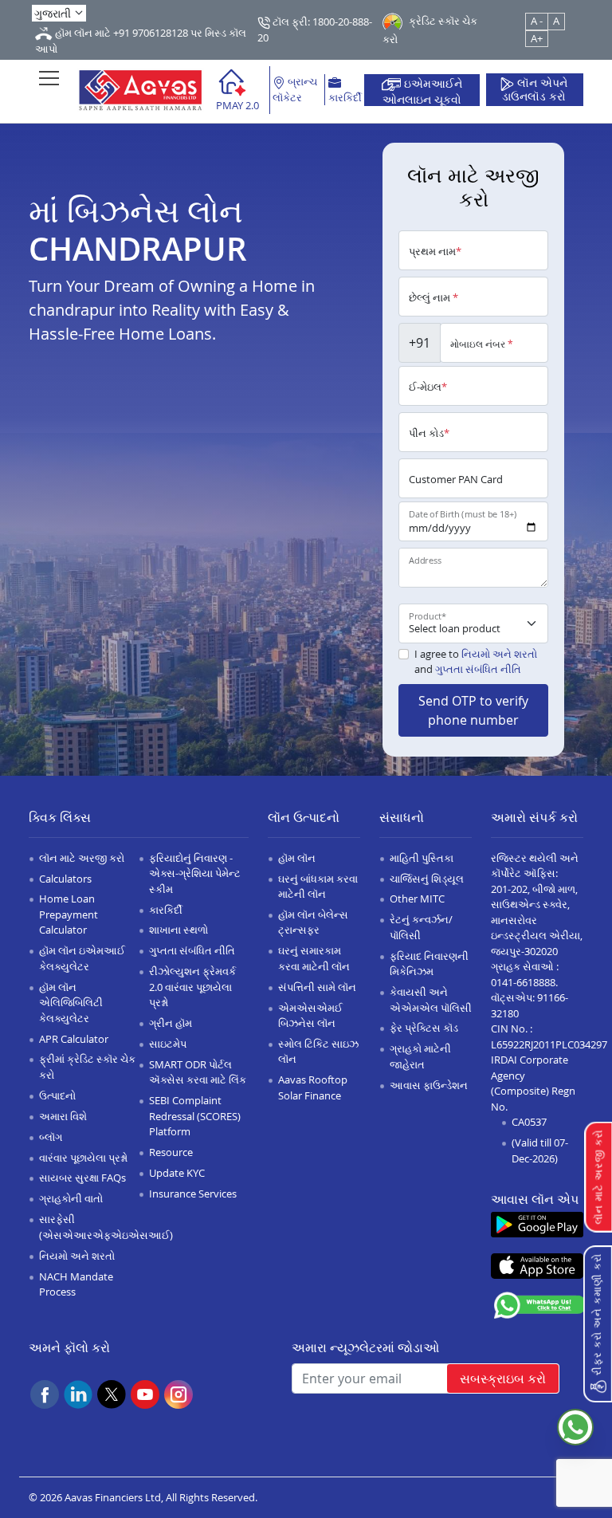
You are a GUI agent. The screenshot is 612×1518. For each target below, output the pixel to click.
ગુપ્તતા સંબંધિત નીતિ (478, 669)
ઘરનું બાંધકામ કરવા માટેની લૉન (318, 886)
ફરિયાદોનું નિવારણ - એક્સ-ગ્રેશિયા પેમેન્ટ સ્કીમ (195, 873)
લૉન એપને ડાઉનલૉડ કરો (534, 90)
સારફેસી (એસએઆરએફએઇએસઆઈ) (106, 1227)
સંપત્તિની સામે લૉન (317, 987)
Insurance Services (193, 1193)
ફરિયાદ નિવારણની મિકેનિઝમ (429, 964)
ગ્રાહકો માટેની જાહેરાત (420, 1056)
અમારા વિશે (63, 1116)
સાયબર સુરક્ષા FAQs (82, 1177)
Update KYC (177, 1173)
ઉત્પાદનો (57, 1095)
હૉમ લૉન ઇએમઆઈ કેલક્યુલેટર (82, 958)
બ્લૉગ (50, 1137)
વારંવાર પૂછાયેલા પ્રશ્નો (83, 1157)
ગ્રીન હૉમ (170, 1023)
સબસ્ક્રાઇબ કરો (503, 1378)
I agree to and (475, 662)
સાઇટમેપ (167, 1043)
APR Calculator (73, 1039)
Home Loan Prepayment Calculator (68, 914)
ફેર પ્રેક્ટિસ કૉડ (424, 1028)
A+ (537, 38)
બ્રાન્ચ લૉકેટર (295, 89)
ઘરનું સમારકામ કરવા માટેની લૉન (314, 958)
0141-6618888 (523, 982)
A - (537, 21)
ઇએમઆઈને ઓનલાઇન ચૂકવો (422, 91)
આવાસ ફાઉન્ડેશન (429, 1085)
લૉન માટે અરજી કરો (81, 858)
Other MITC (417, 898)
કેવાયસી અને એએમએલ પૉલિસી (431, 1000)
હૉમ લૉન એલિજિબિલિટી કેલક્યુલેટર (71, 1002)
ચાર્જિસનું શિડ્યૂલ (427, 878)
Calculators (65, 878)
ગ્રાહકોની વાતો (71, 1198)
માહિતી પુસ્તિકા (421, 858)
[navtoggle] (49, 78)
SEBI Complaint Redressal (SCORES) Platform (195, 1115)
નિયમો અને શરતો (499, 654)
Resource (171, 1152)
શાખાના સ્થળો (178, 929)
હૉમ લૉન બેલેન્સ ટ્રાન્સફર (313, 922)
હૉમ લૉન (297, 858)
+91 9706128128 (150, 33)
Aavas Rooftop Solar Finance (312, 1087)
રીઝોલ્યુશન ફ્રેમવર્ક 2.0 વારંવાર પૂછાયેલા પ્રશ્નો (192, 986)
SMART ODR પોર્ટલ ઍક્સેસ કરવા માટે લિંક (197, 1072)
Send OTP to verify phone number (473, 710)
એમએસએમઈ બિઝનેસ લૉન (310, 1016)
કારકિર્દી (345, 97)
